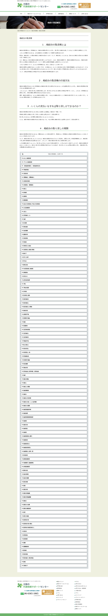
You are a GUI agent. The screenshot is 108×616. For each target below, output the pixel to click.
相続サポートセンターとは (34, 13)
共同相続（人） (27, 215)
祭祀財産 (25, 455)
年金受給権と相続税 (28, 268)
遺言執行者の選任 (27, 523)
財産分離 (25, 481)
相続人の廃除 (26, 386)
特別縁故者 (26, 356)
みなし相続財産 (27, 158)
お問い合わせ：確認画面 (80, 588)
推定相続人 (26, 302)
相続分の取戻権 (27, 398)
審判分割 (25, 264)
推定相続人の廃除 (27, 306)
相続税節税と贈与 (27, 436)
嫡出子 (25, 253)
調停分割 (25, 470)
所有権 (25, 291)
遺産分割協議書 (27, 497)
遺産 (24, 485)
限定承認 (25, 554)
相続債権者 (26, 390)
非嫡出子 (25, 565)
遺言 (24, 512)
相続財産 (25, 440)
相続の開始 (26, 379)
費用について (72, 13)
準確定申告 (26, 341)
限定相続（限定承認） (28, 558)
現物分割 (25, 367)
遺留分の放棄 (26, 504)
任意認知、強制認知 (28, 184)
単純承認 (25, 238)
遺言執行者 (26, 519)
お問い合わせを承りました (81, 586)
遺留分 (25, 500)
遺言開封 (25, 539)
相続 (24, 375)
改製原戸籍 (26, 314)
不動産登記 (26, 169)
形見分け (25, 276)
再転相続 (25, 226)
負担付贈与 (26, 474)
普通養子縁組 (26, 318)
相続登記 (25, 428)
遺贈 (24, 542)
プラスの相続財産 (27, 162)
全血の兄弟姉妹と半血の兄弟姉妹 (31, 204)
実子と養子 (26, 257)
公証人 (25, 211)
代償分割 (25, 173)
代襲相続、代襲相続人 (28, 177)
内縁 (24, 219)
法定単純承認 (26, 329)
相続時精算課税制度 (28, 417)
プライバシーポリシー (62, 599)
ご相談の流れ (78, 590)
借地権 (25, 192)
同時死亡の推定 (27, 245)
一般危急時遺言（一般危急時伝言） (32, 165)
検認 (24, 322)
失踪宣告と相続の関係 (28, 249)
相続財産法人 (26, 443)
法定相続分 (26, 337)
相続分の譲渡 (26, 405)
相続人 (25, 382)
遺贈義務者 (26, 546)
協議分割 (25, 234)
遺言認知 (25, 535)
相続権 (25, 421)
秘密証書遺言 (26, 459)
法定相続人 (26, 333)
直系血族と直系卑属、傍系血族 (31, 371)
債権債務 (25, 200)
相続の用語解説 (78, 604)
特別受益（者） (27, 352)
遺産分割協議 (26, 493)
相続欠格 (25, 424)
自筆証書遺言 (26, 466)
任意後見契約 (26, 181)
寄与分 (25, 261)
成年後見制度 (26, 280)
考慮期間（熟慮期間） (28, 462)
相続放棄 (25, 413)
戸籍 (24, 283)
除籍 (24, 561)
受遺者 (25, 242)
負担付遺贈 (26, 478)
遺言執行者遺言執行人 (28, 527)
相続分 (25, 394)
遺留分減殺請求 (27, 508)
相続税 (25, 432)
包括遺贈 (25, 230)
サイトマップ (60, 597)
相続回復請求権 (27, 409)
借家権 (25, 196)
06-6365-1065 (68, 6)
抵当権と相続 (26, 295)
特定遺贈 (25, 363)
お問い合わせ (84, 13)
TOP (21, 13)
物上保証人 (26, 344)
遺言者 (25, 531)
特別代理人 (26, 348)
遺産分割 (25, 489)
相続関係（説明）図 (28, 451)
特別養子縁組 (26, 360)
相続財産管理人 (27, 447)
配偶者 (25, 550)
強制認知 (25, 272)
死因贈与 (25, 325)
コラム (58, 592)
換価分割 (25, 310)
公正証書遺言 (26, 207)
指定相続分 (26, 299)
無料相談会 (61, 13)
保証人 (25, 188)
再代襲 (25, 223)
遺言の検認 (26, 516)
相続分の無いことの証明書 (30, 401)
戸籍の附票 (26, 287)
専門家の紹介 (49, 13)
